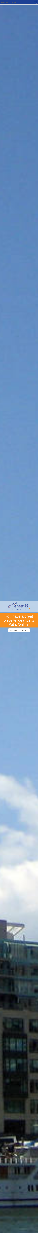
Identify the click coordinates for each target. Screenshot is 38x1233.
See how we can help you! (19, 630)
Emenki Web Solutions (9, 2)
